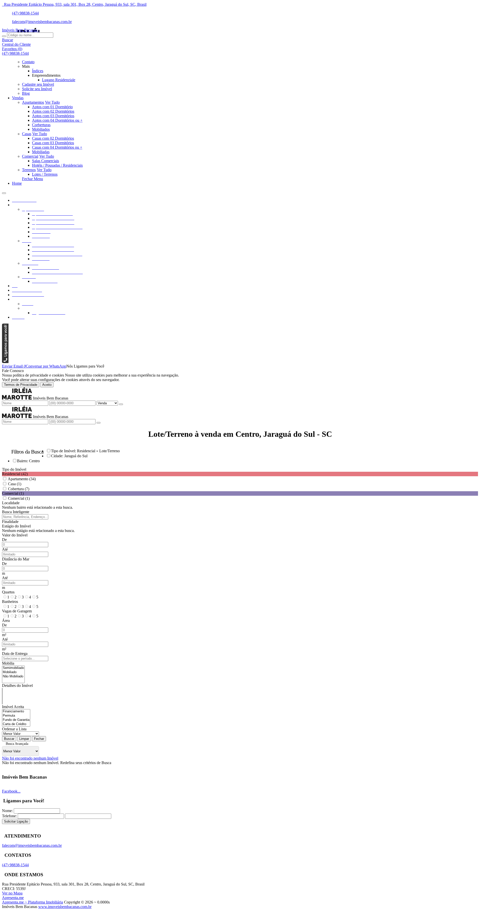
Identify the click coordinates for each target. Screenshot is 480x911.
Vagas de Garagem (17, 611)
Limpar (24, 739)
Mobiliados (41, 129)
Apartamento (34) (22, 479)
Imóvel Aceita (13, 707)
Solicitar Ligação (16, 821)
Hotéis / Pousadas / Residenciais (57, 165)
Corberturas (41, 125)
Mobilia (8, 663)
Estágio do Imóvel (16, 526)
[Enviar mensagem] (121, 404)
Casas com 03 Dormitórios (53, 143)
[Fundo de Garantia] (16, 720)
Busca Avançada (17, 744)
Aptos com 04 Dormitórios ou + (57, 120)
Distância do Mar (15, 559)
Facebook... (11, 791)
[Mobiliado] (13, 672)
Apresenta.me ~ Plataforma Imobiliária (32, 902)
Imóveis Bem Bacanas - (21, 30)
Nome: (7, 811)
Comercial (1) (19, 498)
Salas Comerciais (45, 161)
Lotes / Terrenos (45, 174)
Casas (26, 134)
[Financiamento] (16, 711)
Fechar (39, 739)
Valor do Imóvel (15, 535)
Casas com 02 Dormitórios (53, 138)
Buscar (9, 739)
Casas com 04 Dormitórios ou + (57, 147)
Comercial (30, 156)
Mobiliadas (41, 152)
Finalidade (10, 521)
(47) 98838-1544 (25, 13)
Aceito (47, 385)
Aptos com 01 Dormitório (52, 107)
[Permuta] (16, 716)
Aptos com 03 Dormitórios (53, 116)
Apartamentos (33, 102)
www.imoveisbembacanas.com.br (65, 907)
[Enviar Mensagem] (98, 423)
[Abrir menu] (4, 192)
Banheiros (10, 601)
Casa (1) (14, 484)
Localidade (11, 503)
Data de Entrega (15, 653)
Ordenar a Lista (14, 729)
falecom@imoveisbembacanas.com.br (42, 21)
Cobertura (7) (18, 489)
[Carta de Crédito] (16, 724)
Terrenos (29, 170)
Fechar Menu (32, 179)
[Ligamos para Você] (5, 362)
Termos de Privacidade (20, 385)
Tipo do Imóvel (14, 469)
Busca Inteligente (15, 512)
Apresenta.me (13, 898)
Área (6, 620)
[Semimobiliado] (13, 668)
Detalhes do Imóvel (17, 685)
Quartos (8, 592)
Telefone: (9, 816)
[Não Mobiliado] (13, 676)
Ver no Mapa (12, 893)
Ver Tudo (52, 102)
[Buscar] (4, 36)
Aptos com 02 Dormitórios (53, 111)
